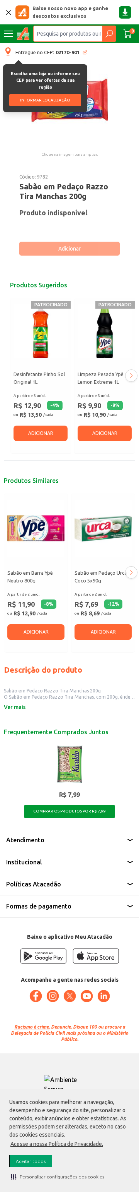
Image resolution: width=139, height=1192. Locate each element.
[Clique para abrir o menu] (8, 33)
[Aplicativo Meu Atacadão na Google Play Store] (43, 956)
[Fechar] (8, 12)
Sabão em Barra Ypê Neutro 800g (30, 576)
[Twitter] (69, 996)
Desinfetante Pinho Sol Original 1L (39, 378)
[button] (57, 1176)
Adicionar (69, 249)
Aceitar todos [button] (31, 1161)
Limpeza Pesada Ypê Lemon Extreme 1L (101, 378)
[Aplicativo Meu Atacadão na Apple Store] (96, 956)
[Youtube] (86, 996)
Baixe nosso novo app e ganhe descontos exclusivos (70, 12)
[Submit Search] (109, 33)
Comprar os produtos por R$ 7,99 (69, 811)
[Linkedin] (103, 996)
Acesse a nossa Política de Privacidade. (56, 1144)
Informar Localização (45, 100)
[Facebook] (35, 996)
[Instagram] (52, 996)
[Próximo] (131, 375)
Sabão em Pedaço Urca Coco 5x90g (101, 576)
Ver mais (14, 707)
